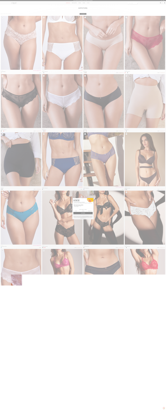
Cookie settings (76, 206)
